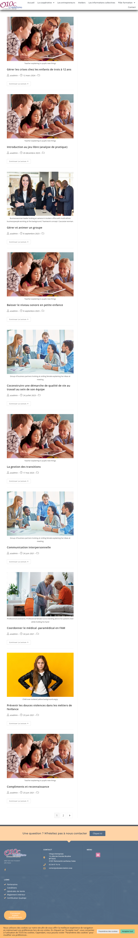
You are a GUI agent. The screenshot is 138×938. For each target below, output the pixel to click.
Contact (132, 7)
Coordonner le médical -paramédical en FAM (36, 628)
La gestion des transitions (24, 467)
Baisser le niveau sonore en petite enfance (35, 305)
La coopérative (44, 2)
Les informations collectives (102, 2)
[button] (98, 855)
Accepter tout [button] (127, 931)
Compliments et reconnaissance (28, 786)
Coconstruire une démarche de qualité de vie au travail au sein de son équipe (38, 387)
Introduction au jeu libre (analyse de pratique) (37, 147)
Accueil (30, 2)
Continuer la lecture (20, 83)
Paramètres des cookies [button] (108, 931)
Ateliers (81, 2)
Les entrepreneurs (66, 2)
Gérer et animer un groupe (24, 227)
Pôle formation (125, 2)
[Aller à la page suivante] (70, 815)
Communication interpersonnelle (29, 547)
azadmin (14, 75)
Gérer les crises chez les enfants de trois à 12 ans (39, 69)
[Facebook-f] (5, 870)
